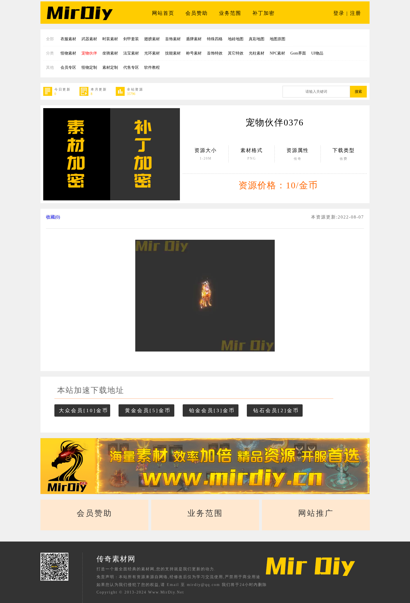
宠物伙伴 (89, 53)
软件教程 (152, 67)
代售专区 (131, 67)
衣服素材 (68, 39)
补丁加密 (263, 13)
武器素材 (89, 39)
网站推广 (316, 513)
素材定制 (110, 67)
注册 (355, 13)
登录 (338, 13)
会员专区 (68, 67)
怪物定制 (89, 67)
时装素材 (110, 39)
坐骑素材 (110, 53)
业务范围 (230, 13)
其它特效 (235, 53)
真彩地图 (256, 39)
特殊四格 (215, 39)
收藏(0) (53, 217)
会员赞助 (196, 13)
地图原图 (277, 39)
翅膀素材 (152, 39)
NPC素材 (277, 53)
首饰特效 (215, 53)
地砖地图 (235, 39)
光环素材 (152, 53)
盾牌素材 (194, 39)
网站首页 (163, 13)
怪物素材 (68, 53)
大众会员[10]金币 (83, 410)
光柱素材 (256, 53)
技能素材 (173, 53)
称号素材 (194, 53)
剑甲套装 (131, 39)
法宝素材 (131, 53)
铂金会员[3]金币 (212, 410)
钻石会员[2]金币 (276, 410)
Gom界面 (298, 53)
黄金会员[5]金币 (148, 410)
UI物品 (317, 53)
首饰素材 (173, 39)
